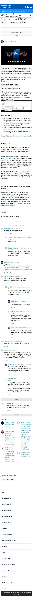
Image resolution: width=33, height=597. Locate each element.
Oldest (10, 225)
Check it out (11, 205)
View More (17, 399)
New (30, 15)
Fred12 (10, 287)
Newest (22, 225)
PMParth (7, 41)
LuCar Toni (7, 262)
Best (16, 225)
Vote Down (7, 234)
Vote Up (5, 234)
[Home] (9, 6)
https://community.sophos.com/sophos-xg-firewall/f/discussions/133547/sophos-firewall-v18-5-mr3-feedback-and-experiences (18, 267)
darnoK (6, 350)
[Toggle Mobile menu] (30, 7)
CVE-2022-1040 (18, 292)
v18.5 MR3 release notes (16, 136)
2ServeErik (10, 404)
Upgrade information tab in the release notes (16, 177)
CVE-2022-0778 (8, 129)
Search (25, 6)
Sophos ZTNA (10, 196)
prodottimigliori (8, 341)
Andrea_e (11, 237)
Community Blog (6, 11)
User (27, 6)
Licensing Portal (8, 158)
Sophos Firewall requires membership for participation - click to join (16, 593)
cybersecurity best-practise (23, 77)
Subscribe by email (16, 32)
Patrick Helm (8, 276)
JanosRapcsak (12, 379)
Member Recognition (19, 11)
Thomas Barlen (12, 248)
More (20, 16)
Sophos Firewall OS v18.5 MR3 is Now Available (15, 20)
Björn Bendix (8, 228)
